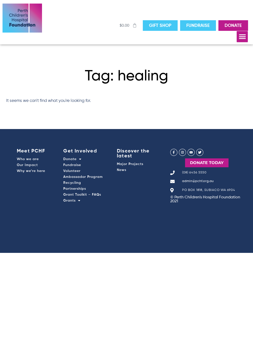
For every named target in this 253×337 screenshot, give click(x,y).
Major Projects (130, 164)
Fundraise (72, 165)
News (121, 170)
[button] (242, 36)
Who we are (28, 159)
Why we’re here (31, 171)
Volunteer (72, 171)
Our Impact (27, 165)
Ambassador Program (83, 177)
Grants (69, 200)
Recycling (72, 183)
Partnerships (74, 188)
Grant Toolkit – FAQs (82, 194)
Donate (70, 159)
